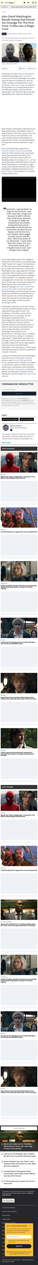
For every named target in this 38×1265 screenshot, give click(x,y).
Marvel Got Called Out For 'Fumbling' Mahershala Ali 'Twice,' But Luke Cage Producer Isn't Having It (18, 1146)
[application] (19, 188)
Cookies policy (6, 1219)
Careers (4, 1227)
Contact (4, 1242)
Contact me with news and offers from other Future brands (18, 1241)
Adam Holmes (13, 34)
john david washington (10, 419)
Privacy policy (6, 1215)
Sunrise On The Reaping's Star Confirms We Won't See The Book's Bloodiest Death (20, 1155)
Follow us (23, 68)
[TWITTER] (11, 430)
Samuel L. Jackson (29, 160)
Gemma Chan (18, 360)
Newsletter (32, 68)
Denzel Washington (26, 74)
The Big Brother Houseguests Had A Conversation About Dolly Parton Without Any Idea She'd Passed (19, 1173)
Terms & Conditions (13, 1253)
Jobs (3, 1238)
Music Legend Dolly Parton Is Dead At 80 (23, 7)
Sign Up (19, 1246)
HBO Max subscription (16, 369)
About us (4, 1230)
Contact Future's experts (9, 1211)
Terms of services (23, 398)
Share (6, 68)
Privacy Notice (25, 400)
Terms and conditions (8, 1207)
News (4, 34)
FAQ (3, 1234)
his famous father (11, 171)
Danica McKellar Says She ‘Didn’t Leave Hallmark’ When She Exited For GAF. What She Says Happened (20, 1164)
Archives (4, 1246)
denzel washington (26, 419)
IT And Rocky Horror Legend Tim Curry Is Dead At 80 (19, 1182)
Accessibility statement (9, 1223)
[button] (2, 2)
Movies (4, 12)
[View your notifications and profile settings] (24, 2)
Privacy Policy (21, 1252)
